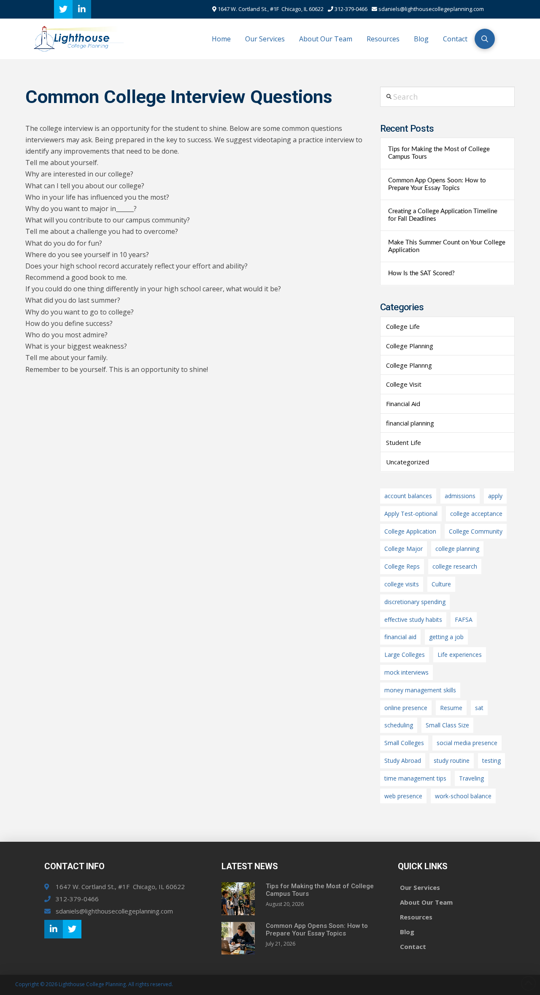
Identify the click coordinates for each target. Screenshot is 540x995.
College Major (403, 549)
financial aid (400, 637)
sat (479, 708)
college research (454, 566)
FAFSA (463, 619)
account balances (408, 496)
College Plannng (409, 365)
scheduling (398, 725)
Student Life (403, 442)
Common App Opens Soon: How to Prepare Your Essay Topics (437, 184)
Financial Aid (403, 403)
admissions (460, 496)
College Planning (409, 346)
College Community (475, 531)
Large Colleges (404, 655)
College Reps (402, 566)
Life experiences (459, 655)
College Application (410, 531)
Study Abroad (402, 760)
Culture (441, 584)
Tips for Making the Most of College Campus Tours (439, 153)
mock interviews (406, 672)
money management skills (420, 690)
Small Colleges (404, 743)
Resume (451, 708)
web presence (403, 796)
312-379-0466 (350, 9)
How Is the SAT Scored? (421, 273)
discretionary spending (415, 602)
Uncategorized (407, 462)
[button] (485, 39)
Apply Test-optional (410, 514)
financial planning (410, 423)
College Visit (403, 384)
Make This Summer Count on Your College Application (446, 246)
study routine (452, 760)
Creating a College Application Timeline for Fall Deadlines (442, 215)
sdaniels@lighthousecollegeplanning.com (430, 9)
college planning (457, 549)
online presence (405, 708)
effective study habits (413, 619)
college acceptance (476, 514)
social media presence (467, 743)
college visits (401, 584)
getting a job (446, 637)
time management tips (415, 778)
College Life (403, 326)
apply (495, 496)
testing (491, 760)
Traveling (471, 778)
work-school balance (463, 796)
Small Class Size (447, 725)
